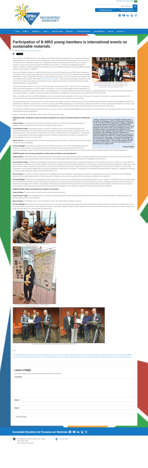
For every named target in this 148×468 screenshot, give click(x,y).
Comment (18, 377)
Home (17, 31)
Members (35, 31)
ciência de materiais (43, 355)
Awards (110, 31)
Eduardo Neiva (73, 355)
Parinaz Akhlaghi (49, 357)
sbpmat (72, 357)
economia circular (61, 355)
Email (17, 408)
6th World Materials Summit (22, 355)
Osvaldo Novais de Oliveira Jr (33, 357)
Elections (69, 31)
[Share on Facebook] (14, 54)
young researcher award (122, 357)
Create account (125, 10)
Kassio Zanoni (18, 357)
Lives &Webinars (99, 31)
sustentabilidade (92, 357)
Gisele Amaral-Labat (120, 355)
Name (17, 400)
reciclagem (66, 357)
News (46, 31)
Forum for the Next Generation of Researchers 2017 (95, 355)
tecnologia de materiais (106, 357)
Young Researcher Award (50, 79)
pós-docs (58, 357)
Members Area (105, 10)
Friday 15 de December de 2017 (30, 51)
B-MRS (25, 31)
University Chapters (83, 31)
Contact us (120, 31)
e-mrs (52, 355)
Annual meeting (57, 31)
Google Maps (64, 439)
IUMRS (129, 355)
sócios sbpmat (81, 357)
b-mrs (34, 355)
